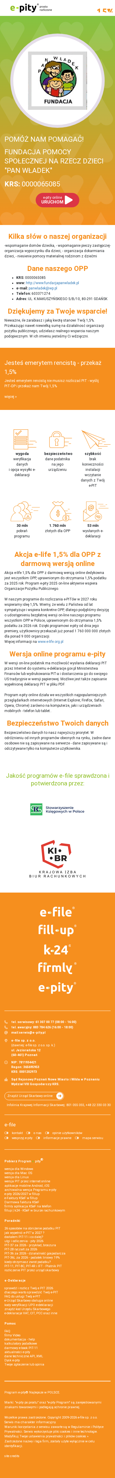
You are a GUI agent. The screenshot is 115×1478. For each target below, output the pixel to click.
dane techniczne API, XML (23, 1356)
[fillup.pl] (57, 930)
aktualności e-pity (17, 1352)
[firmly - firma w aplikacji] (57, 968)
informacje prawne (57, 1138)
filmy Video (12, 1335)
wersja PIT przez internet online (27, 1181)
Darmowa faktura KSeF (21, 1202)
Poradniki (12, 1221)
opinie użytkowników (67, 1133)
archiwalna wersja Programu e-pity (30, 1190)
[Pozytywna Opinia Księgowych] (57, 809)
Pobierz (23, 1160)
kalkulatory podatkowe (20, 1343)
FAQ (7, 1331)
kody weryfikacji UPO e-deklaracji (28, 1305)
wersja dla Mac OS (18, 1173)
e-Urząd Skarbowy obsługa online (28, 1300)
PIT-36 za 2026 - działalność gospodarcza (34, 1253)
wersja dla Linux (16, 1177)
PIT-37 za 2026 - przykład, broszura (30, 1245)
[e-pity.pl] (57, 988)
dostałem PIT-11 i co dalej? (23, 1237)
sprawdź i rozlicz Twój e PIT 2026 (28, 1288)
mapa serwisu (92, 1138)
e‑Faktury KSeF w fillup (20, 1198)
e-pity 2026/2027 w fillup (22, 1194)
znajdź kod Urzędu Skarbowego (27, 1309)
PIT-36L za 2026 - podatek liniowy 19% (32, 1257)
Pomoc (10, 1323)
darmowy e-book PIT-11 (21, 1348)
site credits (11, 1456)
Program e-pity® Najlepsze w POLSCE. (32, 1392)
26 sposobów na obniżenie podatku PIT (32, 1228)
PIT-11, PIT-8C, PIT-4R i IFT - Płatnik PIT (33, 1266)
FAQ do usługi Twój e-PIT (22, 1296)
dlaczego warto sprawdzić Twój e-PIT (31, 1292)
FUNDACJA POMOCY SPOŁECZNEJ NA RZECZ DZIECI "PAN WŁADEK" (54, 161)
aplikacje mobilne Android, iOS (26, 1186)
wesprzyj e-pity (22, 1138)
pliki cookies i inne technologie (75, 1432)
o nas (38, 1133)
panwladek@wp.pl (43, 288)
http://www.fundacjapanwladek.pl (52, 283)
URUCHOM (52, 200)
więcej (9, 397)
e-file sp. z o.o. (88, 1417)
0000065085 (32, 184)
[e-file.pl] (57, 912)
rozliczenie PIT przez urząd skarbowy (31, 1270)
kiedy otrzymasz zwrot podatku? (27, 1262)
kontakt (17, 1133)
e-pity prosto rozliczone (31, 8)
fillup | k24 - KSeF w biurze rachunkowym (34, 1210)
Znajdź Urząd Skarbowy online (29, 1096)
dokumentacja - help (19, 1339)
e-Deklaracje (15, 1280)
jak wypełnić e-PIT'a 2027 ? (24, 1233)
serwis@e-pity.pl (32, 1033)
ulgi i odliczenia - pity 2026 (23, 1241)
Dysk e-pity (12, 1360)
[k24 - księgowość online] (57, 949)
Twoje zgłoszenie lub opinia (24, 1364)
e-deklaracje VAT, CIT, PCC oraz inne (30, 1313)
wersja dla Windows (18, 1169)
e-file (10, 1125)
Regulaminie (80, 1427)
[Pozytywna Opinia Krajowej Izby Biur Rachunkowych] (57, 858)
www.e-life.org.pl (50, 642)
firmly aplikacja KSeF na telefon (27, 1206)
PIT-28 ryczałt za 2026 (20, 1249)
